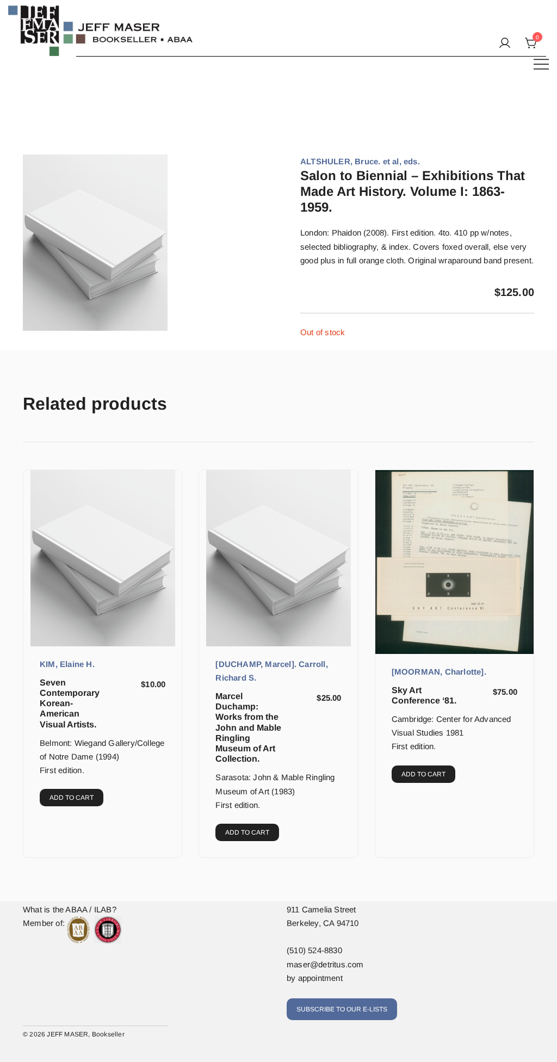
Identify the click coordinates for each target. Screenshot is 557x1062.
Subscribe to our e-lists (341, 1009)
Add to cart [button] (71, 797)
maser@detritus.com (325, 964)
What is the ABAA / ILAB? (69, 909)
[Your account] (504, 43)
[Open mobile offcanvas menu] (541, 63)
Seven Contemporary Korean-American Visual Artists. (70, 703)
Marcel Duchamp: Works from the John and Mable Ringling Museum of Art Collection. (248, 727)
